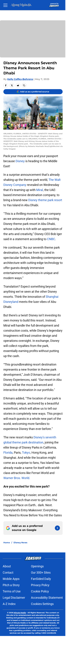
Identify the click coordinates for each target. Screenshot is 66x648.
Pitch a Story (11, 585)
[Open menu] (5, 5)
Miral (39, 190)
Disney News (20, 542)
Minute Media (20, 613)
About (7, 566)
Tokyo (26, 452)
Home (6, 542)
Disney (20, 161)
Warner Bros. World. (16, 478)
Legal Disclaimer (14, 597)
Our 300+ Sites (41, 572)
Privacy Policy (40, 585)
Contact (8, 572)
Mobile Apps (11, 579)
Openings (37, 566)
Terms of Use (12, 591)
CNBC (51, 239)
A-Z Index (9, 604)
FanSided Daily (41, 579)
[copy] (24, 85)
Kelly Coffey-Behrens (20, 79)
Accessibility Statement (47, 597)
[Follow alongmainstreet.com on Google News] (57, 528)
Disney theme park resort (45, 200)
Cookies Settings (42, 604)
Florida (8, 452)
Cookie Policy (40, 591)
